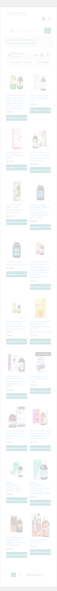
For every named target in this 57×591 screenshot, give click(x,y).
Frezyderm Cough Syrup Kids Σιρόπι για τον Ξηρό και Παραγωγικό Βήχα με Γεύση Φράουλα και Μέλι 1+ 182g (40, 211)
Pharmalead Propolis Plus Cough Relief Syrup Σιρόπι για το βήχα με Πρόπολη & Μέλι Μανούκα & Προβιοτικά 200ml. (15, 101)
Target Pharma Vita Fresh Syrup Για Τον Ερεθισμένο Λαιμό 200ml (15, 434)
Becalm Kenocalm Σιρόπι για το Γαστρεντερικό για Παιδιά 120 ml (14, 208)
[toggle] (11, 30)
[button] (16, 118)
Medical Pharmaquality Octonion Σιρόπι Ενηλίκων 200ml (13, 487)
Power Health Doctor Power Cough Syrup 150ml (39, 98)
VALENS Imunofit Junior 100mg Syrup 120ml (15, 155)
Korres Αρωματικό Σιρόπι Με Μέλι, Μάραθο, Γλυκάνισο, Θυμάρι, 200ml (15, 541)
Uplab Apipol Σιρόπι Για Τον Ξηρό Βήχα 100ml (39, 379)
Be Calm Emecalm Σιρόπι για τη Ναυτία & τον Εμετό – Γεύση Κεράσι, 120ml (40, 156)
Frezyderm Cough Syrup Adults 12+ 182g (16, 263)
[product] (41, 55)
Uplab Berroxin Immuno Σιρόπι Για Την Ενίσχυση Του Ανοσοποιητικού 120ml (15, 381)
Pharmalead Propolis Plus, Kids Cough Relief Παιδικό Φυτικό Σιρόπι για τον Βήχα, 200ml (16, 326)
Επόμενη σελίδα (34, 575)
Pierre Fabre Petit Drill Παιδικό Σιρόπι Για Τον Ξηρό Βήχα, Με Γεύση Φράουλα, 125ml (40, 434)
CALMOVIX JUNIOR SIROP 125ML (38, 541)
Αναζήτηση (47, 31)
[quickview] (16, 90)
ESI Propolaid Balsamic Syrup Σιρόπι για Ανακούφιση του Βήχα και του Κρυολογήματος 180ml (40, 326)
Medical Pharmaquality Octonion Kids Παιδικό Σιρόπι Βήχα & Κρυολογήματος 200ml (40, 488)
